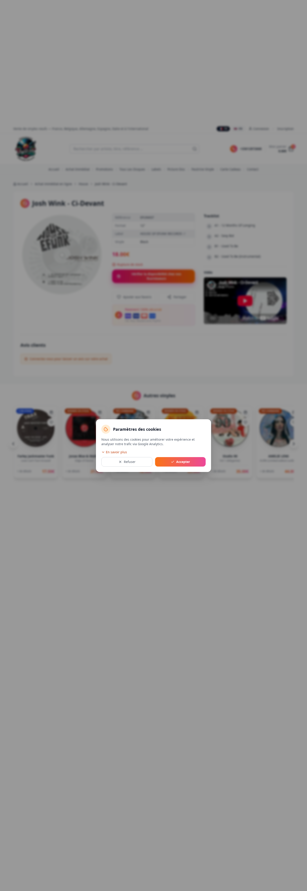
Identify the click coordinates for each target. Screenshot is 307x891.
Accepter (183, 462)
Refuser (130, 462)
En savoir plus (116, 452)
